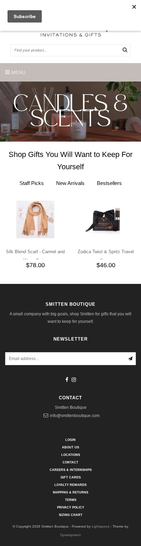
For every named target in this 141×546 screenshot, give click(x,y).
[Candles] (70, 112)
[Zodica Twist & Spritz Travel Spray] (106, 219)
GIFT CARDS (71, 477)
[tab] (31, 183)
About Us (70, 447)
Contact (70, 462)
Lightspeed (101, 526)
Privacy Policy (70, 507)
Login (70, 440)
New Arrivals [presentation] (70, 183)
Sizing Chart (70, 515)
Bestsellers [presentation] (109, 183)
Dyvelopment (70, 535)
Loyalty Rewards (70, 485)
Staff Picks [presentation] (32, 183)
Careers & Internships (71, 470)
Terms (70, 500)
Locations (70, 455)
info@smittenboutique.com (75, 415)
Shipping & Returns (70, 492)
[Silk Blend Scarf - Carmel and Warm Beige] (35, 219)
